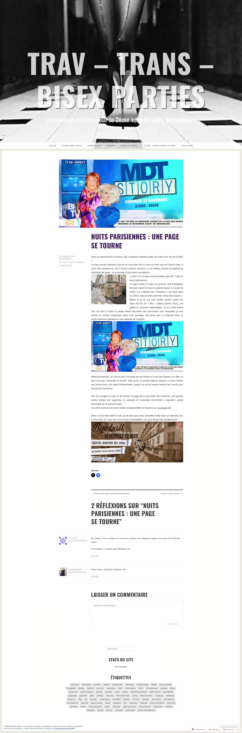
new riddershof (72, 703)
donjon (172, 688)
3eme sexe (75, 685)
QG (125, 703)
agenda (106, 685)
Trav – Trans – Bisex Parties (121, 79)
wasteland (91, 710)
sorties (107, 707)
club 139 (90, 688)
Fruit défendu (168, 692)
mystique (145, 699)
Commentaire (172, 624)
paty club (84, 703)
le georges (159, 696)
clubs (120, 688)
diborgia (164, 688)
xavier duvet (130, 710)
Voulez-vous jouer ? (170, 494)
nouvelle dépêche (76, 262)
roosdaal (143, 703)
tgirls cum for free (129, 707)
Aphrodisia (130, 685)
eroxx (117, 692)
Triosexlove (158, 707)
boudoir (81, 688)
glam (92, 696)
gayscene (83, 696)
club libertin (111, 688)
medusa (126, 699)
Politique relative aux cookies (65, 728)
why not (109, 710)
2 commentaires (65, 265)
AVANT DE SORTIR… (130, 146)
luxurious (93, 699)
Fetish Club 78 (155, 692)
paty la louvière (96, 703)
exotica (125, 692)
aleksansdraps (65, 258)
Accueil (53, 146)
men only (135, 699)
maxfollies (116, 699)
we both (100, 710)
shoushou (73, 707)
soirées (83, 707)
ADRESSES (111, 146)
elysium (99, 692)
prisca (107, 703)
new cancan (156, 699)
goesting (100, 696)
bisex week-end (165, 685)
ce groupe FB (164, 408)
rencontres (133, 703)
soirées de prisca (95, 707)
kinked (134, 696)
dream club (73, 692)
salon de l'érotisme (157, 703)
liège (80, 699)
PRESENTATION (93, 146)
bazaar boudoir (142, 685)
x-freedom (119, 710)
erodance (108, 692)
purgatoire (117, 703)
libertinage (170, 696)
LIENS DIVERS (187, 146)
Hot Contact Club (123, 696)
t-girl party (116, 707)
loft (86, 699)
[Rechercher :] (121, 649)
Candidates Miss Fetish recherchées (111, 494)
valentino (168, 707)
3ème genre (86, 685)
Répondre (95, 556)
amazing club (117, 685)
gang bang (72, 696)
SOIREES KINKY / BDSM (72, 146)
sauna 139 (171, 703)
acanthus (97, 685)
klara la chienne (146, 696)
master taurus (105, 699)
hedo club (110, 696)
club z (141, 688)
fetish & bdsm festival (139, 692)
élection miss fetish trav (146, 710)
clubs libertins (130, 688)
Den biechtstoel (152, 688)
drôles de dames (87, 692)
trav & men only (145, 707)
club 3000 (100, 688)
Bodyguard (71, 688)
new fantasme (169, 699)
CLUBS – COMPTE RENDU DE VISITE (159, 146)
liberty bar (71, 699)
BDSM (154, 685)
